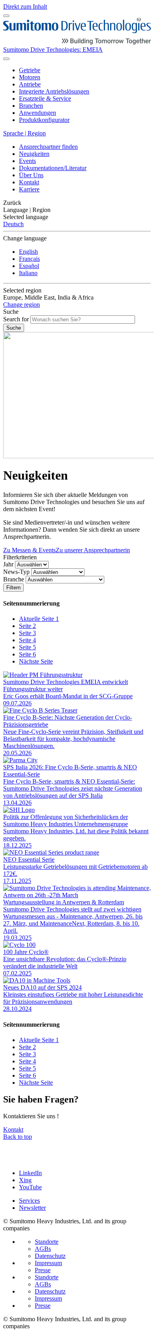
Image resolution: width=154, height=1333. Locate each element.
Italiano (28, 273)
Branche (13, 579)
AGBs (43, 1248)
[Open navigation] (6, 16)
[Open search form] (6, 59)
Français (29, 258)
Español (29, 265)
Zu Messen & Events (29, 550)
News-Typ (16, 571)
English (28, 251)
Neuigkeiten (34, 153)
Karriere (29, 189)
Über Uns (31, 175)
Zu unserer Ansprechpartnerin (93, 550)
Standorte (46, 1241)
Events (27, 160)
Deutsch (13, 224)
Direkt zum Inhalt (25, 6)
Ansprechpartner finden (48, 146)
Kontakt (29, 182)
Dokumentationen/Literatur (52, 168)
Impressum (48, 1263)
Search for (16, 319)
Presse (43, 1270)
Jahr (8, 564)
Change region (21, 304)
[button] (77, 202)
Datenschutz (50, 1255)
